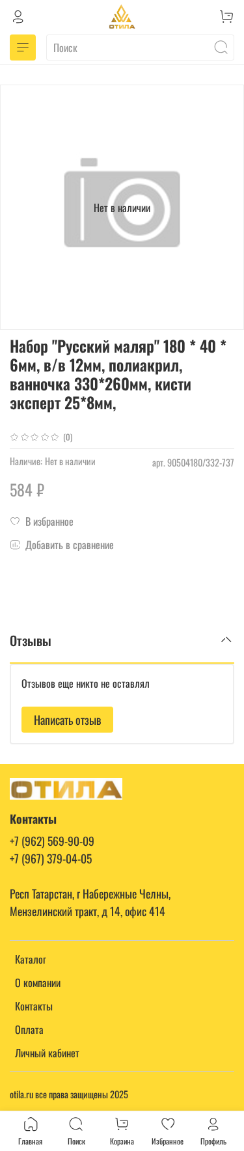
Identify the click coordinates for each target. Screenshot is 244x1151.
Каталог (30, 959)
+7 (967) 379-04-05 (51, 858)
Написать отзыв (67, 719)
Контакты (34, 1006)
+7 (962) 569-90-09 (52, 840)
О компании (38, 982)
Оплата (29, 1029)
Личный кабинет (47, 1053)
